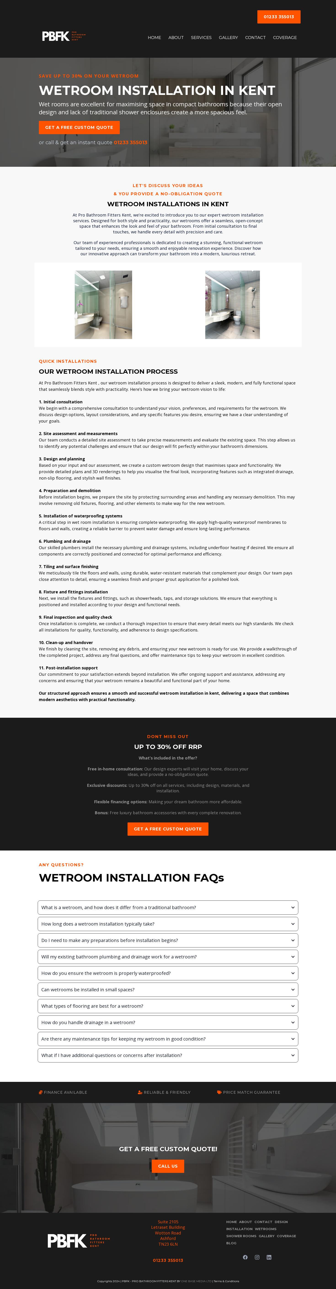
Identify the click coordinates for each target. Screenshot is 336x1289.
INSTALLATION (239, 1229)
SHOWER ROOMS (241, 1236)
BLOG (231, 1243)
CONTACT (255, 37)
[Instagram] (257, 1257)
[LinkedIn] (269, 1257)
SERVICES (201, 37)
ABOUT (176, 37)
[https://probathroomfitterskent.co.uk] (64, 37)
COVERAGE (285, 37)
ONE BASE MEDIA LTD (196, 1281)
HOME (154, 37)
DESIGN (281, 1222)
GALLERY (228, 37)
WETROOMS (266, 1229)
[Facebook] (245, 1257)
